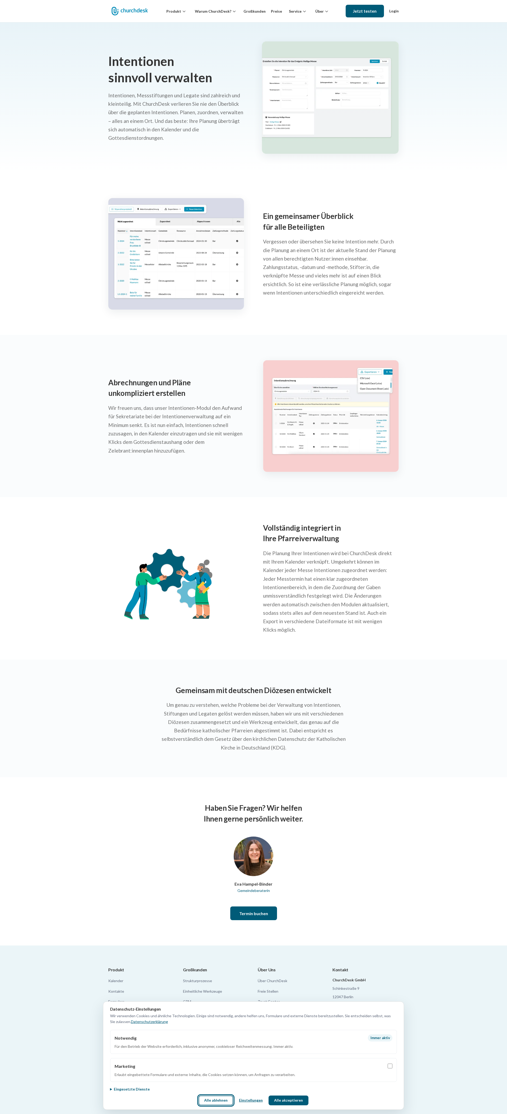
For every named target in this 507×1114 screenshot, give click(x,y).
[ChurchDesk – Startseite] (129, 11)
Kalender (115, 980)
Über (319, 11)
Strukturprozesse (197, 980)
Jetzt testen (365, 10)
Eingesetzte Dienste (132, 1089)
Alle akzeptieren (288, 1100)
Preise (276, 11)
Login (394, 11)
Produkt (173, 11)
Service (295, 11)
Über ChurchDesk (272, 980)
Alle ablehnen (216, 1100)
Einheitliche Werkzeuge (202, 991)
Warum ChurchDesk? (213, 11)
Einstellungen (251, 1100)
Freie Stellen (268, 991)
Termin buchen (253, 913)
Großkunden (254, 11)
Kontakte (116, 991)
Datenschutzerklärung (149, 1021)
